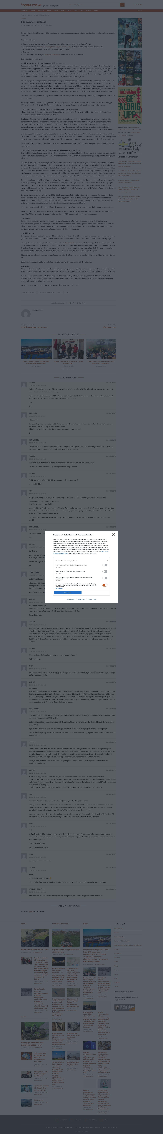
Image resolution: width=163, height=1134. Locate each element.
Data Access (81, 599)
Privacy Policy (92, 599)
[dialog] (81, 567)
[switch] (104, 565)
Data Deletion (71, 599)
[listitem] (81, 561)
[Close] (114, 535)
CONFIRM (67, 592)
